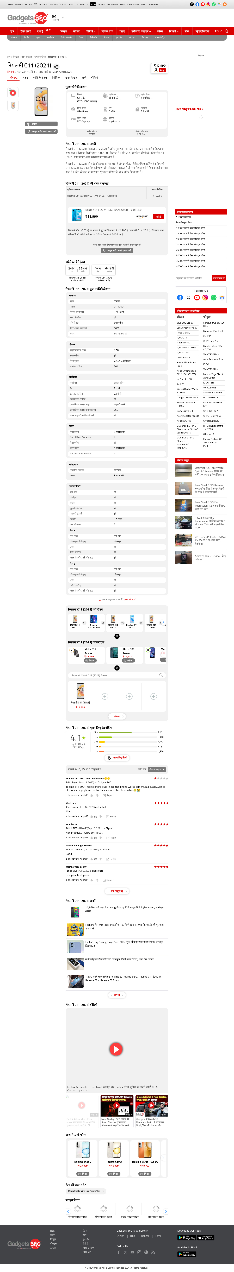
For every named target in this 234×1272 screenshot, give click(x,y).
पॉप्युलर (207, 317)
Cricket (53, 4)
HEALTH (84, 4)
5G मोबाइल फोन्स (183, 217)
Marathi (153, 4)
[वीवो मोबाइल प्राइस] (156, 1209)
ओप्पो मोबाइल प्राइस (103, 1217)
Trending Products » (189, 109)
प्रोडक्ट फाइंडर (140, 31)
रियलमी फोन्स (40, 57)
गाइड (122, 31)
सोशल (131, 37)
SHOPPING (112, 4)
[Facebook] (180, 297)
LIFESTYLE (72, 4)
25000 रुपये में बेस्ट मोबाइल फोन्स (190, 250)
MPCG (144, 4)
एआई (44, 31)
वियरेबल (144, 37)
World (19, 4)
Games (101, 4)
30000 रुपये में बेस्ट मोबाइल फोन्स (190, 255)
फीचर (76, 31)
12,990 (91, 216)
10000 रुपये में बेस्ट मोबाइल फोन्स (190, 228)
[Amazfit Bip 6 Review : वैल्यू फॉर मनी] (201, 563)
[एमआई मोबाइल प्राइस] (130, 1209)
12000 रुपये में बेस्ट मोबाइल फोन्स (190, 233)
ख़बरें (84, 78)
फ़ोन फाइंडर (27, 57)
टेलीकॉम (93, 37)
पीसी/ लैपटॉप (66, 37)
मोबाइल (14, 37)
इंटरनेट (119, 37)
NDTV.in (87, 1252)
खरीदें (158, 217)
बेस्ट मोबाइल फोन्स (184, 223)
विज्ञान (106, 37)
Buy (162, 70)
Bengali (145, 1236)
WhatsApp (146, 1251)
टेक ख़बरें (26, 31)
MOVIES (43, 4)
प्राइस (25, 78)
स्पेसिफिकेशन (40, 78)
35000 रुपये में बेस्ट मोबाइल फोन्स (190, 261)
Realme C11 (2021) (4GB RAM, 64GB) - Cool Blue (113, 210)
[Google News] (222, 297)
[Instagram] (205, 297)
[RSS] (225, 4)
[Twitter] (188, 297)
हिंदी (35, 4)
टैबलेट (26, 37)
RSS (52, 1231)
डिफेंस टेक (107, 31)
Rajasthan (133, 4)
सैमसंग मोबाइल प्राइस (77, 1217)
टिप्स (81, 37)
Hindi (133, 1236)
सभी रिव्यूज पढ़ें (117, 891)
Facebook (119, 1251)
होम (12, 31)
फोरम (160, 31)
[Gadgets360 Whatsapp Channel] (214, 297)
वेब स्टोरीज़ (160, 37)
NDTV (10, 4)
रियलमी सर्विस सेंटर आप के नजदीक (84, 1191)
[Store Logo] (156, 70)
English (120, 1236)
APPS (122, 4)
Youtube (132, 1251)
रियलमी (10, 72)
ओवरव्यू (13, 78)
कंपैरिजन (56, 78)
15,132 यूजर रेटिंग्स (26, 72)
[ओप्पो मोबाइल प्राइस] (103, 1209)
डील (187, 31)
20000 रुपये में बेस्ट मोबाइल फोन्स (190, 244)
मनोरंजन (50, 37)
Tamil (158, 1236)
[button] (163, 622)
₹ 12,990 (159, 65)
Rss (153, 1251)
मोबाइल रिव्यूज (183, 460)
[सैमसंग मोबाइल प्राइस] (77, 1209)
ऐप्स (38, 37)
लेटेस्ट (180, 317)
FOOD (63, 4)
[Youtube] (197, 297)
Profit (28, 4)
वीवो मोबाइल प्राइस (156, 1217)
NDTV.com (88, 1248)
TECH (93, 4)
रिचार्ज (172, 31)
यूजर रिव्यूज (71, 78)
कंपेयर (34, 124)
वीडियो (89, 31)
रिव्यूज (63, 31)
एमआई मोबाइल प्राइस (130, 1217)
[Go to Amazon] (77, 215)
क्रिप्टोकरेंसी (203, 31)
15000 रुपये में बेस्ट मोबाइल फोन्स (190, 239)
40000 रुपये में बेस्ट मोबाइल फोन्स (190, 266)
